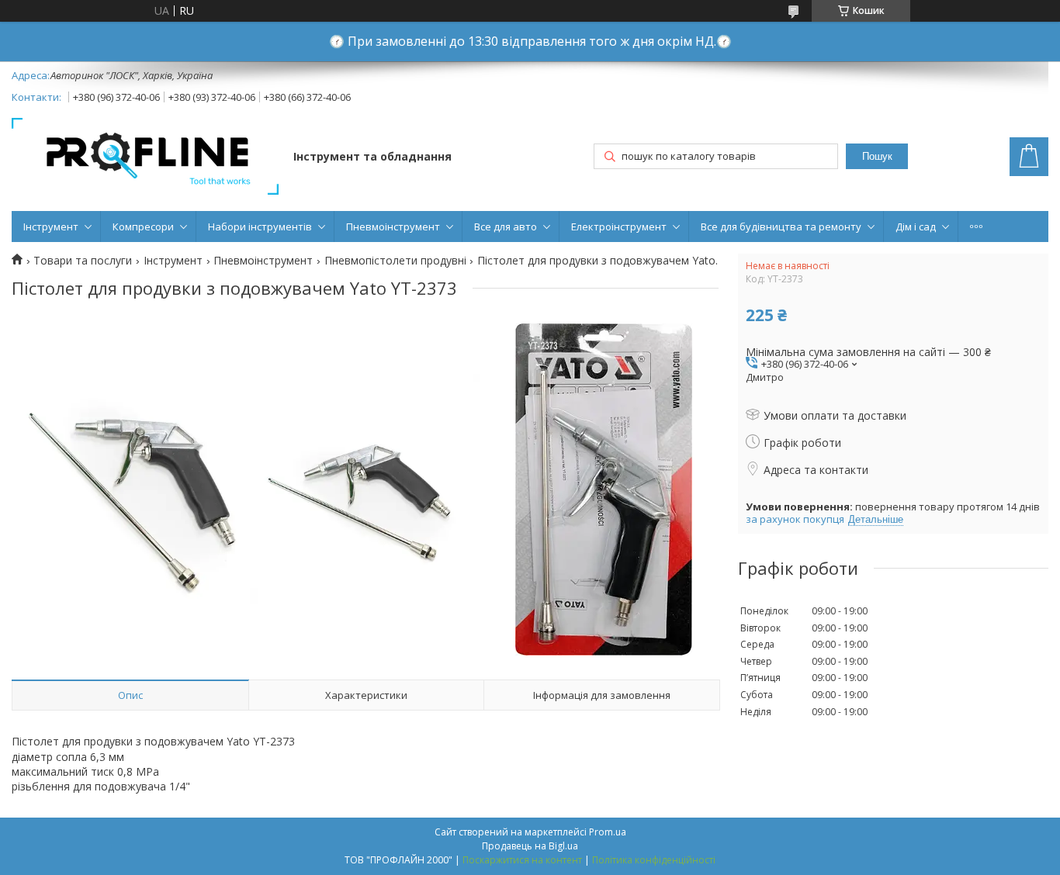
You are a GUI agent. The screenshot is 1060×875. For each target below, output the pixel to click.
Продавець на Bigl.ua (530, 846)
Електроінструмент (619, 226)
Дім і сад (915, 226)
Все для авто (505, 226)
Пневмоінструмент (393, 226)
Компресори (143, 226)
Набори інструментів (260, 226)
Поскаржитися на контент (522, 859)
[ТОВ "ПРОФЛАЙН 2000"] (145, 158)
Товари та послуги (82, 261)
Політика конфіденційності (653, 859)
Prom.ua (607, 832)
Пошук (877, 156)
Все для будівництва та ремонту (781, 226)
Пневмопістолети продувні (395, 261)
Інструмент (50, 226)
